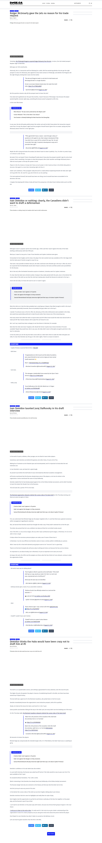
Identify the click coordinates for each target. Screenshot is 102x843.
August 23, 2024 (43, 89)
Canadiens (12, 198)
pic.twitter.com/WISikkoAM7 (32, 388)
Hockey (43, 3)
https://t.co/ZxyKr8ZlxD (33, 609)
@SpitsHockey (54, 606)
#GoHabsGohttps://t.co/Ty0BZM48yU (39, 362)
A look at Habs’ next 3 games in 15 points (25, 292)
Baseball (53, 3)
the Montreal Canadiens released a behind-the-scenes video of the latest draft (44, 713)
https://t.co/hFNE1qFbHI (36, 375)
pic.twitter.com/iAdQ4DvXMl (32, 621)
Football (48, 3)
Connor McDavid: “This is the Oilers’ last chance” (27, 114)
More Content (51, 833)
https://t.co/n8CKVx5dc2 (31, 730)
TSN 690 (35, 348)
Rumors (16, 10)
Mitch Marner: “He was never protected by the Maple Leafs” (30, 111)
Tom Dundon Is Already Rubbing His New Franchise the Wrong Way (31, 117)
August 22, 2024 (43, 148)
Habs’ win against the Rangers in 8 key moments (27, 294)
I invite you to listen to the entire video (20, 810)
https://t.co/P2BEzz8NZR (34, 86)
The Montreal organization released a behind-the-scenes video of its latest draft (32, 495)
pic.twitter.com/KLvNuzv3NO (42, 596)
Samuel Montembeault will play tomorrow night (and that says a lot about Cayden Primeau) (39, 297)
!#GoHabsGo (49, 728)
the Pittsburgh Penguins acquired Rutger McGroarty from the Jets (33, 61)
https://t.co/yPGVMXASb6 (33, 722)
